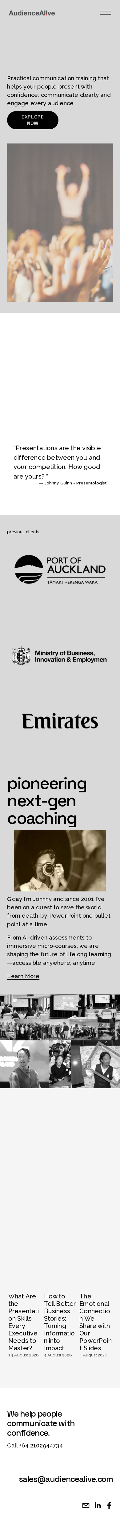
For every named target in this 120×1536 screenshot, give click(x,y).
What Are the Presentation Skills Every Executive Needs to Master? (23, 1322)
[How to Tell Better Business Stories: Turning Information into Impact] (61, 1274)
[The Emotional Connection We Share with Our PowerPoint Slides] (96, 1274)
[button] (102, 1253)
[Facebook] (109, 1505)
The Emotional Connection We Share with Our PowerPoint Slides (95, 1322)
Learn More (23, 976)
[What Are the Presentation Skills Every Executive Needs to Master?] (25, 1274)
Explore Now (33, 120)
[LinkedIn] (97, 1505)
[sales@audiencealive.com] (86, 1505)
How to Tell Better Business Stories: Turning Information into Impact (60, 1322)
